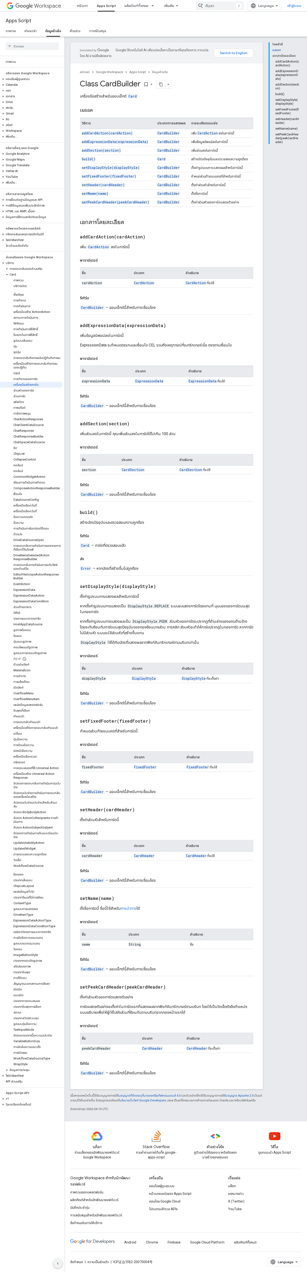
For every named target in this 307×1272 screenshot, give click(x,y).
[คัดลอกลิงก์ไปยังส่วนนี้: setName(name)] (120, 899)
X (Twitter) (236, 1201)
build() (88, 159)
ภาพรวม (11, 31)
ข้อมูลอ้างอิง (53, 31)
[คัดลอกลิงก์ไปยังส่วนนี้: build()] (104, 513)
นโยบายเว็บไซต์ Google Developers (143, 1100)
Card (132, 96)
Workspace (47, 6)
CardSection (133, 469)
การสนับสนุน (97, 31)
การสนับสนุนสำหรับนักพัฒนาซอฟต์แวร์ (96, 1215)
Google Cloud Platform (207, 1242)
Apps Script (106, 6)
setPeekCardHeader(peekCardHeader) (115, 202)
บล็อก (232, 1186)
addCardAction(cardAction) (107, 133)
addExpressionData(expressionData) (115, 141)
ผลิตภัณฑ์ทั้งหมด (136, 6)
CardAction (207, 133)
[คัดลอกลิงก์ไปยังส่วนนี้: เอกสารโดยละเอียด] (129, 222)
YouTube (235, 1209)
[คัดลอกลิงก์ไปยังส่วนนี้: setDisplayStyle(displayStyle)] (162, 587)
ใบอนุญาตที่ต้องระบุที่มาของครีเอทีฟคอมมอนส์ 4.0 (149, 1095)
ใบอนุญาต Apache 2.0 (239, 1095)
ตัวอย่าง (75, 31)
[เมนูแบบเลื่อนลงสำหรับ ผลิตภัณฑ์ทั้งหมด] (154, 6)
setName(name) (95, 193)
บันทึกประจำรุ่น (79, 1207)
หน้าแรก (82, 6)
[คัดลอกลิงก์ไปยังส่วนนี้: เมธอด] (97, 110)
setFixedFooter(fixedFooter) (109, 176)
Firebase (174, 1242)
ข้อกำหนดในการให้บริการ (86, 1223)
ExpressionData (149, 381)
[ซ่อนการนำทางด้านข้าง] (58, 1263)
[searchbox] (32, 46)
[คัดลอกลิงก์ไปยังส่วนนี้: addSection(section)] (135, 424)
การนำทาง (128, 908)
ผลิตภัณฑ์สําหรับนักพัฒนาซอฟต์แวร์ (94, 1200)
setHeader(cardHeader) (103, 185)
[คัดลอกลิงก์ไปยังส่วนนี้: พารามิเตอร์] (102, 260)
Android (130, 1242)
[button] (31, 79)
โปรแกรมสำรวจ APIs (163, 1209)
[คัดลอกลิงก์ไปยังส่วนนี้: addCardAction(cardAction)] (151, 237)
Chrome (152, 1242)
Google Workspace (109, 72)
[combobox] (220, 5)
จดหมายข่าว (236, 1194)
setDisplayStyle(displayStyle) (111, 167)
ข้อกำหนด (76, 1262)
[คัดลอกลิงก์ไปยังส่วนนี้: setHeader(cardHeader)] (141, 810)
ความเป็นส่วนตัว (98, 1262)
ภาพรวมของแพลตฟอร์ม (86, 1192)
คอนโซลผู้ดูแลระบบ (161, 1186)
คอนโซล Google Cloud (164, 1201)
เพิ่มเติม (169, 6)
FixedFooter (145, 767)
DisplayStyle (144, 678)
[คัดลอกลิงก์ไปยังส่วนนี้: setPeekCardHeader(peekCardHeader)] (172, 987)
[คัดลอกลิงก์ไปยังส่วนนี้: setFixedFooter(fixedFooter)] (157, 721)
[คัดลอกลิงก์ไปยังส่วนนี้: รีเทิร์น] (94, 298)
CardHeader (144, 855)
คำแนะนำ (30, 31)
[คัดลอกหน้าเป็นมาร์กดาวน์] (161, 84)
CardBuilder (168, 133)
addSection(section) (101, 150)
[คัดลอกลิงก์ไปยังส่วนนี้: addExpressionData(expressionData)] (172, 326)
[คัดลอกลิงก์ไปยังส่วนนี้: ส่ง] (89, 559)
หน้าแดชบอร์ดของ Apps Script (170, 1194)
